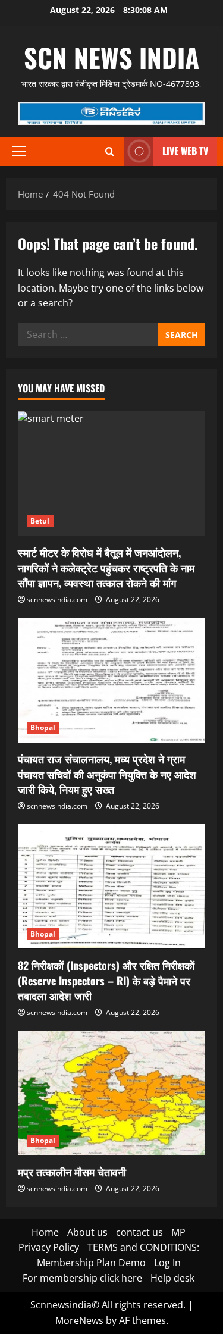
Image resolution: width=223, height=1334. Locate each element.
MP (178, 1232)
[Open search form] (109, 151)
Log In (167, 1262)
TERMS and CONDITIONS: (143, 1247)
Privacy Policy (48, 1247)
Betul (40, 521)
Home (45, 1232)
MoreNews (79, 1320)
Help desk (172, 1278)
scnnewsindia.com (57, 599)
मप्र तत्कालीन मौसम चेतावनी (72, 1171)
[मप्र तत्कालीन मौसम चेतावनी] (111, 1093)
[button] (19, 151)
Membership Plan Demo (91, 1262)
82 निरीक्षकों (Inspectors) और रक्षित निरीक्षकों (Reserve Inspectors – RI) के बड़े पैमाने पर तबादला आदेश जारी (106, 980)
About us (87, 1232)
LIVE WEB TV (185, 150)
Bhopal (43, 727)
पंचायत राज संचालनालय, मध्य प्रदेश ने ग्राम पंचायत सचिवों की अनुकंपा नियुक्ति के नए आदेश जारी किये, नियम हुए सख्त (107, 773)
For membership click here (82, 1278)
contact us (139, 1232)
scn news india (111, 57)
